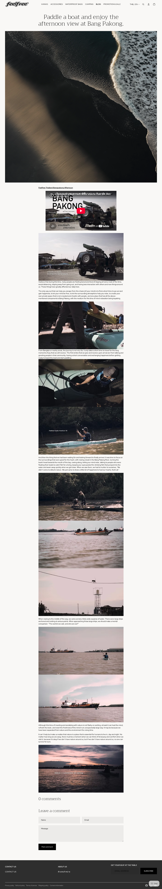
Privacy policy (9, 885)
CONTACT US (10, 872)
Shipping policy (43, 885)
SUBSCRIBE (148, 871)
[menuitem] (44, 4)
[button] (81, 260)
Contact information (56, 885)
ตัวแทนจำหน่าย (64, 872)
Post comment (47, 847)
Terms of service (31, 885)
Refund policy (20, 885)
